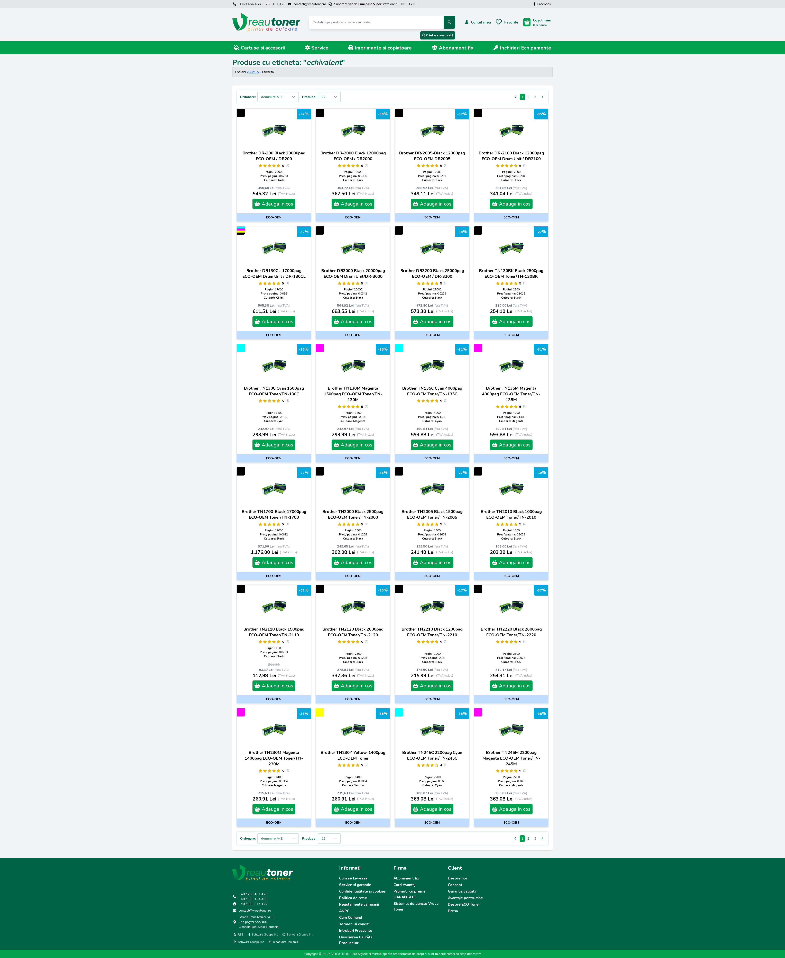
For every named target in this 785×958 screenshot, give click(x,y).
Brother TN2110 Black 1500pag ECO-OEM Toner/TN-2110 (273, 632)
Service (319, 48)
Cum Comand (350, 917)
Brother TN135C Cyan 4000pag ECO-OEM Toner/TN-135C (432, 391)
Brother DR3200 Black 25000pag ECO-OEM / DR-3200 (432, 273)
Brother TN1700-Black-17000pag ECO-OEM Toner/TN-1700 (274, 514)
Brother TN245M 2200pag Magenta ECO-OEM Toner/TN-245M (511, 758)
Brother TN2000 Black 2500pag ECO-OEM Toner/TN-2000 (353, 514)
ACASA (253, 72)
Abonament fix (455, 48)
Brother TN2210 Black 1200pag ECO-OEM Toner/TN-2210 (432, 632)
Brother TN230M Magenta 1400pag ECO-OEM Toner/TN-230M (274, 758)
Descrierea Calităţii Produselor (355, 940)
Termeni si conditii (354, 924)
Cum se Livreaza (353, 878)
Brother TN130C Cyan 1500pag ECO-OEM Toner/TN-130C (274, 391)
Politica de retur (353, 897)
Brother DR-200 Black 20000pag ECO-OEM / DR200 (273, 156)
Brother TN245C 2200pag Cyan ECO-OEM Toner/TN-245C (432, 755)
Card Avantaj (404, 884)
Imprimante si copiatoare (382, 48)
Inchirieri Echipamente (524, 48)
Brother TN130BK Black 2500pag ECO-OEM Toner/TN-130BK (511, 273)
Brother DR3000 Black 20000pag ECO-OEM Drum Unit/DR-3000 (353, 273)
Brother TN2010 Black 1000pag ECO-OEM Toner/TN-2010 (511, 514)
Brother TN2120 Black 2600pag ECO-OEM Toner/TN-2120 (353, 632)
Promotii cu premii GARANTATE (409, 894)
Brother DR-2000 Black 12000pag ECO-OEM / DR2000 (353, 156)
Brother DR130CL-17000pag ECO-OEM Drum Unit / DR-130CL (274, 273)
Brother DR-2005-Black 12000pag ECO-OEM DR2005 (432, 156)
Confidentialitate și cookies (362, 891)
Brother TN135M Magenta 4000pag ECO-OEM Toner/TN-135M (511, 394)
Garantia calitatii (462, 891)
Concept (455, 884)
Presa (453, 911)
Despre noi (457, 878)
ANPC (344, 911)
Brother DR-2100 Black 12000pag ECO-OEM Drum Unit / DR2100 (511, 156)
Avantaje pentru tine (465, 897)
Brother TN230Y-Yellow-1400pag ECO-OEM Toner (353, 755)
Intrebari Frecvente (355, 930)
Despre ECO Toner (464, 904)
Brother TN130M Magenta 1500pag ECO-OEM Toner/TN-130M (353, 394)
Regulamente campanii (359, 904)
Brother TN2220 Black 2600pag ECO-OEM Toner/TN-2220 (511, 632)
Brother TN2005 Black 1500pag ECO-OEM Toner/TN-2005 (432, 514)
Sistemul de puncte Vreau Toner (416, 906)
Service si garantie (355, 884)
